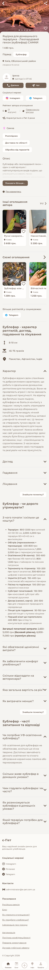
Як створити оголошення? (16, 915)
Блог (4, 909)
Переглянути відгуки (32, 110)
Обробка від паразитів (17, 149)
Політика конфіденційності (16, 937)
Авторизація (8, 932)
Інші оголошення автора (15, 203)
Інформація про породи (14, 925)
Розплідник (11, 136)
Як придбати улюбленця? (15, 920)
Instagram (15, 98)
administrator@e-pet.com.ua (20, 889)
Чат (38, 85)
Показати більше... (15, 183)
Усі (42, 203)
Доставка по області (16, 143)
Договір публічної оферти (15, 948)
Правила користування (14, 943)
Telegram (37, 98)
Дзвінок (15, 85)
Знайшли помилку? (33, 494)
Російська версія (11, 904)
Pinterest (10, 869)
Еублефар (21, 54)
